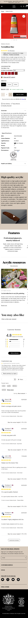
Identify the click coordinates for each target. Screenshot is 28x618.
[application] (14, 216)
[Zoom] (23, 16)
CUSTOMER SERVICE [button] (7, 565)
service (4, 389)
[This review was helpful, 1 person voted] (22, 450)
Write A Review (15, 353)
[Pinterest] (18, 579)
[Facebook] (2, 579)
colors (3, 386)
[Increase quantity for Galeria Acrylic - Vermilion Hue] (10, 94)
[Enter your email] (25, 558)
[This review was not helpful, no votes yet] (24, 422)
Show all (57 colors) (9, 77)
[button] (14, 216)
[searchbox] (7, 379)
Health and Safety (6, 163)
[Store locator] (23, 6)
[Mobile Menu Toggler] (2, 6)
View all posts (14, 266)
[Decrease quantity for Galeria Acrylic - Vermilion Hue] (3, 94)
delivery (15, 386)
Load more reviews (14, 540)
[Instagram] (7, 579)
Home (2, 11)
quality (9, 386)
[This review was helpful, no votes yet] (22, 422)
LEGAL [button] (3, 570)
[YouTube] (13, 579)
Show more (10, 390)
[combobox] (20, 393)
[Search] (21, 6)
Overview (4, 110)
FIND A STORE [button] (5, 587)
